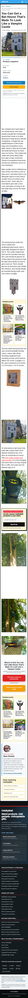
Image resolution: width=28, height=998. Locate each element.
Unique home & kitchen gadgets (9, 873)
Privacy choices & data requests (9, 950)
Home (2, 6)
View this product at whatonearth (14, 678)
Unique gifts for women (7, 901)
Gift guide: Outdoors (9, 789)
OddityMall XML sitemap (7, 955)
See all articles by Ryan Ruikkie (12, 773)
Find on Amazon (14, 86)
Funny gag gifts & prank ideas (9, 876)
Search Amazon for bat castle (14, 688)
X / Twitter (11, 965)
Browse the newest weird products (10, 922)
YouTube (11, 968)
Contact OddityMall (6, 942)
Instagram (4, 968)
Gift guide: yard (8, 793)
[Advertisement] (14, 113)
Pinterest (18, 965)
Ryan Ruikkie (6, 30)
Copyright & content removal (8, 952)
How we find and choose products (10, 929)
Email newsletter (6, 971)
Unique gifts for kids (6, 909)
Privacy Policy (5, 947)
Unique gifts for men (6, 899)
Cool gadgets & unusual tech (8, 871)
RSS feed (18, 968)
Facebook (4, 965)
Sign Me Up (14, 524)
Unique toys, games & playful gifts (10, 883)
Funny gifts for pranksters (8, 914)
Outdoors (8, 6)
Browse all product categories (9, 888)
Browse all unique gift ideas (11, 796)
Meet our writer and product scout (10, 932)
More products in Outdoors (11, 785)
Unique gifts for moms (7, 906)
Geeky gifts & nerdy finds (7, 878)
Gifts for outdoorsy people (8, 911)
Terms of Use (4, 945)
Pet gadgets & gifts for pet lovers (9, 886)
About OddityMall (5, 927)
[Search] (25, 1)
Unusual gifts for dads (7, 904)
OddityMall (7, 810)
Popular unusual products (8, 924)
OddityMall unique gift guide (8, 896)
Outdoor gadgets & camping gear (10, 881)
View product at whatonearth (14, 82)
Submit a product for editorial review (10, 934)
